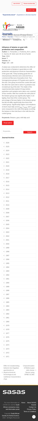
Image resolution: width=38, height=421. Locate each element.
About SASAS (31, 402)
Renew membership (29, 3)
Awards (33, 405)
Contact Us (32, 407)
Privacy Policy (31, 409)
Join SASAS (16, 3)
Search (29, 132)
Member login (31, 10)
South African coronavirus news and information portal (11, 407)
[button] (24, 39)
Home (23, 402)
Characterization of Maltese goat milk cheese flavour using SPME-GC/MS (28, 370)
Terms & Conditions (30, 411)
